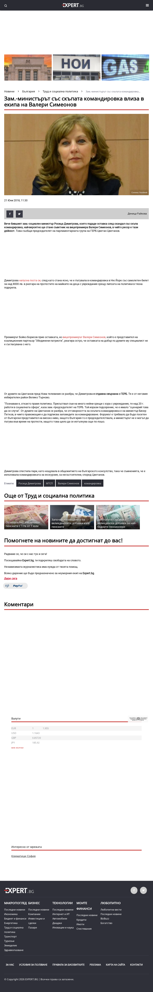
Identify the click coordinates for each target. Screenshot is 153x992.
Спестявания (84, 928)
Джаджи (57, 923)
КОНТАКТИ (136, 964)
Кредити (81, 919)
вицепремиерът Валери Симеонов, (85, 337)
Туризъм (9, 941)
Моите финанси (84, 906)
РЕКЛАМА (95, 964)
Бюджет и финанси (15, 918)
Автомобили (59, 918)
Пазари (32, 927)
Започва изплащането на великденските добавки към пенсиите (70, 523)
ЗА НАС (10, 964)
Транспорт (10, 936)
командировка (92, 483)
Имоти (80, 924)
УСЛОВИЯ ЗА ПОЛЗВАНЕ (33, 964)
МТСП (49, 483)
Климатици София (23, 856)
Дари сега (10, 578)
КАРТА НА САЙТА (115, 964)
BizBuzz (105, 918)
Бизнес (34, 903)
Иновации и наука (63, 927)
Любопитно (111, 903)
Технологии (62, 903)
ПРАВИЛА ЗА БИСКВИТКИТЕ (68, 964)
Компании (34, 914)
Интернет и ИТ (61, 914)
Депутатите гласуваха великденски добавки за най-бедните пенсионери (116, 523)
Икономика (10, 914)
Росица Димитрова (30, 483)
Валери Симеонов (68, 483)
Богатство (106, 923)
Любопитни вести (111, 909)
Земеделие (10, 945)
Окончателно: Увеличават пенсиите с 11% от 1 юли (23, 524)
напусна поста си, (30, 280)
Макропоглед (15, 903)
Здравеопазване (13, 950)
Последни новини (14, 909)
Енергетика (10, 923)
